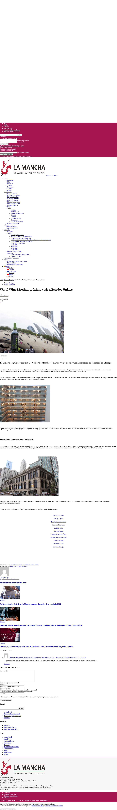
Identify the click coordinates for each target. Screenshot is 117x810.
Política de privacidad (6, 147)
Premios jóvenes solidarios (15, 264)
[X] (10, 305)
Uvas (8, 207)
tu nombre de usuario (23, 140)
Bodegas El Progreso (58, 525)
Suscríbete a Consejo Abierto (12, 130)
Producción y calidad (13, 198)
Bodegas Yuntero (58, 540)
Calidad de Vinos (16, 256)
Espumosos (14, 220)
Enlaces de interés (12, 200)
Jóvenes (13, 210)
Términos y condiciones (12, 716)
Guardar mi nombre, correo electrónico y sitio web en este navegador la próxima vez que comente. (30, 697)
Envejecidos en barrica (17, 213)
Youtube (9, 185)
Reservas (13, 216)
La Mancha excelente (13, 223)
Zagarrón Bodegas (58, 547)
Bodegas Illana (58, 528)
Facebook (10, 183)
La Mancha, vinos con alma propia (21, 238)
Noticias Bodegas (12, 228)
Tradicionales (15, 212)
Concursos (10, 253)
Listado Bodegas (12, 226)
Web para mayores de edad (11, 131)
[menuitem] (7, 266)
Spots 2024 (14, 248)
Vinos (6, 754)
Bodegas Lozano (58, 531)
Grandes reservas (16, 218)
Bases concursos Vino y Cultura (20, 254)
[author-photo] (4, 575)
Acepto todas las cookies (7, 809)
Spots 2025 (14, 250)
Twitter (9, 188)
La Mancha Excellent (17, 221)
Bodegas (6, 225)
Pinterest (9, 190)
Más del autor (21, 583)
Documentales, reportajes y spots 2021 (22, 241)
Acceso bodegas (8, 128)
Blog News (7, 739)
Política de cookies (38, 806)
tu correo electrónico (23, 152)
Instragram (10, 187)
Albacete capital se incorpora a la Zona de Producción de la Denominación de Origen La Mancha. (36, 647)
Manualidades (9, 741)
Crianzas (13, 215)
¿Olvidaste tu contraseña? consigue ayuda (12, 146)
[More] (36, 305)
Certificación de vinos (13, 203)
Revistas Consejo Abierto (14, 251)
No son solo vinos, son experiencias (21, 236)
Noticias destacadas (9, 284)
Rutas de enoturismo (11, 747)
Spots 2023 (14, 246)
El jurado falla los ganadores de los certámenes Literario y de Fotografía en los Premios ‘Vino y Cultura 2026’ (41, 625)
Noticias (6, 178)
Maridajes (7, 743)
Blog (5, 123)
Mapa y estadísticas (12, 197)
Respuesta (7, 664)
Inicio (1, 280)
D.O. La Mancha (8, 192)
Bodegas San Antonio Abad (58, 537)
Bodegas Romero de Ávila (58, 534)
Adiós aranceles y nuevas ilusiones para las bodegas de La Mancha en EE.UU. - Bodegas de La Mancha (39, 657)
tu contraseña (20, 142)
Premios (6, 259)
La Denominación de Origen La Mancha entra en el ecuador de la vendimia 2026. (30, 604)
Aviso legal (8, 712)
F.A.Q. (6, 125)
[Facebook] (3, 305)
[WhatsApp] (23, 305)
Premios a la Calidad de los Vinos (17, 261)
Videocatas (8, 752)
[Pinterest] (16, 305)
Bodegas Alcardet (58, 515)
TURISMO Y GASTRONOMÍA (11, 258)
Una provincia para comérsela (18, 566)
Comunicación (4, 296)
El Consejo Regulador (13, 202)
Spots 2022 (14, 245)
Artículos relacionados (8, 583)
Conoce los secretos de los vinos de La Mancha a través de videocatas (31, 240)
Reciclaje (7, 745)
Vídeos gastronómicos (17, 235)
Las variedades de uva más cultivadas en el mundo (24, 565)
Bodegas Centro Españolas (58, 522)
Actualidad (8, 737)
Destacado (10, 180)
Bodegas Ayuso (58, 518)
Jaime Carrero (44, 800)
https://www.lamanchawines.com (9, 579)
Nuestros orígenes (12, 205)
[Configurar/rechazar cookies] (15, 809)
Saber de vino (9, 749)
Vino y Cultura (11, 263)
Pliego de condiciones (13, 195)
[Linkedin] (29, 305)
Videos (9, 233)
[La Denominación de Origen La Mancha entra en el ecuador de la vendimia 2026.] (10, 599)
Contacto (6, 126)
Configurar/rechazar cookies (54, 806)
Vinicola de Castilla (58, 543)
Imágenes (10, 231)
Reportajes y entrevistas (18, 243)
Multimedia (7, 230)
